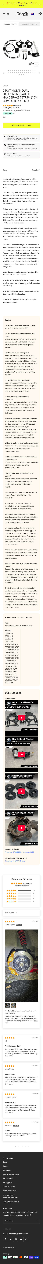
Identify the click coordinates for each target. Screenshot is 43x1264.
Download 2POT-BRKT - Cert (15, 861)
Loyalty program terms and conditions (10, 1196)
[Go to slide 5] (14, 70)
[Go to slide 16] (19, 74)
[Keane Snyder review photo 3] (13, 1005)
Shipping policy (8, 1178)
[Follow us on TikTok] (26, 1239)
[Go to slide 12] (28, 70)
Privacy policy (7, 1183)
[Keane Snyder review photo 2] (7, 1005)
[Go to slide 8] (20, 70)
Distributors (7, 1170)
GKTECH (5, 86)
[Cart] (39, 14)
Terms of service (9, 1187)
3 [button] (22, 1147)
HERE (26, 328)
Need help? (36, 170)
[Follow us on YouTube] (20, 1239)
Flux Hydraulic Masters (11, 1202)
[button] (8, 106)
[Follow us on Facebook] (5, 1239)
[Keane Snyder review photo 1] (21, 965)
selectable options (21, 125)
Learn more (21, 5)
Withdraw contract (9, 1191)
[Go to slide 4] (12, 70)
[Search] (8, 14)
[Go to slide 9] (22, 70)
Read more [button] (9, 1056)
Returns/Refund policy (11, 1174)
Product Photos (10, 24)
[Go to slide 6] (16, 70)
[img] (9, 922)
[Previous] (4, 73)
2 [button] (18, 1147)
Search (5, 1162)
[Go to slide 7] (18, 70)
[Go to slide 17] (21, 74)
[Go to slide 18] (23, 74)
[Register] (37, 1221)
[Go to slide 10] (24, 70)
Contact (5, 1166)
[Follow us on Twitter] (10, 1239)
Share (5, 170)
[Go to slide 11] (26, 70)
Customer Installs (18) (29, 24)
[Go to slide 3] (10, 70)
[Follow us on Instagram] (15, 1239)
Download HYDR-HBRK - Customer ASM (19, 852)
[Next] (39, 73)
